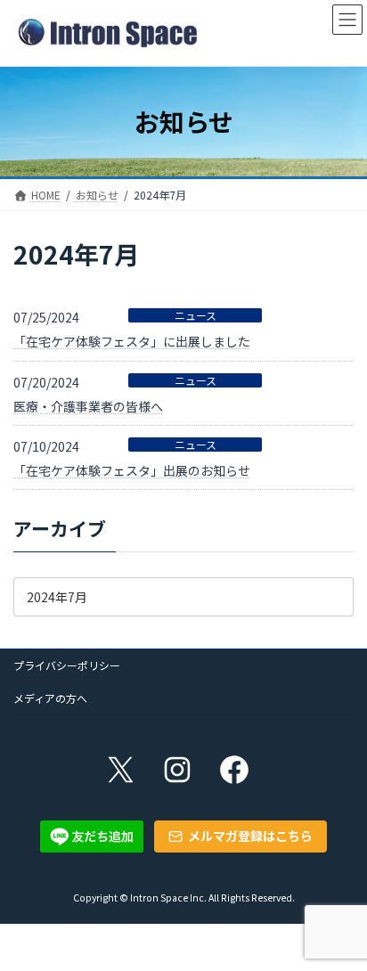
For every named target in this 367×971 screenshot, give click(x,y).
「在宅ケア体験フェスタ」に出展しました (131, 341)
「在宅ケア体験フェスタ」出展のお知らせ (131, 470)
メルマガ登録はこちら (250, 836)
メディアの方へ (50, 698)
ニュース (195, 315)
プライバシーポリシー (66, 665)
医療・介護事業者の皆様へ (88, 406)
